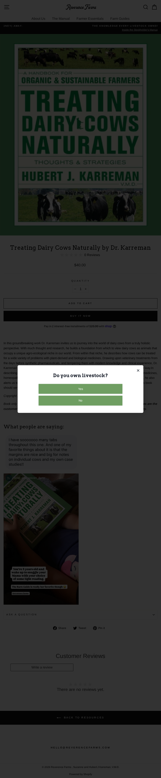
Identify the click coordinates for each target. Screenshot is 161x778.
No (80, 400)
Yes (80, 389)
